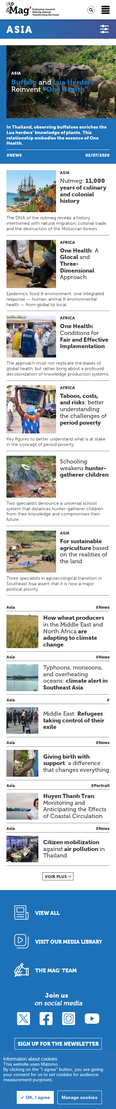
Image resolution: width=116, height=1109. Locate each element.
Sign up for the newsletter (58, 1044)
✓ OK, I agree (35, 1097)
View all (47, 913)
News (15, 155)
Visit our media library (68, 942)
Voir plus (56, 876)
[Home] (32, 9)
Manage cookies (80, 1097)
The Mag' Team (56, 971)
